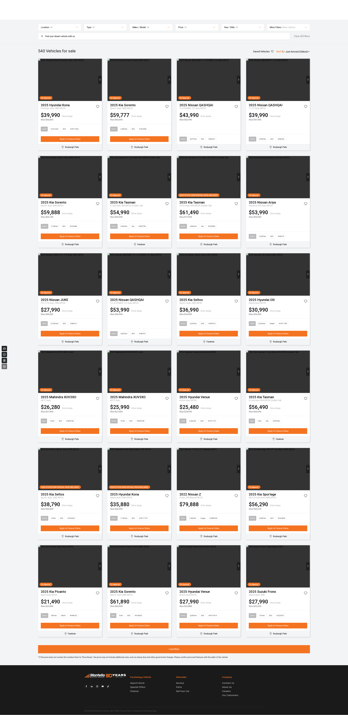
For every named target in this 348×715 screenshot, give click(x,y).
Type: (89, 27)
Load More (174, 649)
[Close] (4, 366)
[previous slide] (40, 80)
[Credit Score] (4, 354)
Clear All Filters (302, 36)
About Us (227, 687)
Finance (134, 691)
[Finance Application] (4, 360)
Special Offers (137, 687)
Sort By (280, 51)
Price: (181, 27)
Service (180, 683)
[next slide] (100, 80)
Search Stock (137, 683)
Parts (179, 687)
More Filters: (276, 27)
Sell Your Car (182, 691)
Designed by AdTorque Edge (145, 711)
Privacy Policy (126, 711)
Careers (226, 691)
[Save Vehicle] (97, 107)
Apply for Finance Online (70, 139)
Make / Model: (139, 27)
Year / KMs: (229, 27)
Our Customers (230, 695)
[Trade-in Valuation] (4, 348)
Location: (45, 27)
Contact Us (228, 683)
